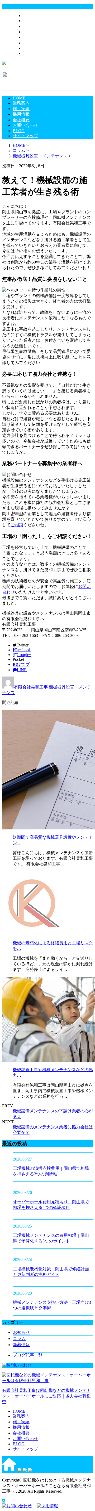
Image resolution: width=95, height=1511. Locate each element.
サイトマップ (36, 53)
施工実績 (31, 26)
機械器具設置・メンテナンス (40, 156)
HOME (29, 15)
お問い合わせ (36, 43)
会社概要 (31, 37)
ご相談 (17, 525)
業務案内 (31, 20)
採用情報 (31, 32)
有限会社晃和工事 (31, 687)
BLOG (29, 48)
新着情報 (21, 1344)
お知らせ (21, 1332)
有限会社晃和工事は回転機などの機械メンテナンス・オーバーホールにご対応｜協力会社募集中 (46, 1396)
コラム (19, 1338)
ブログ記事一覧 (27, 1355)
